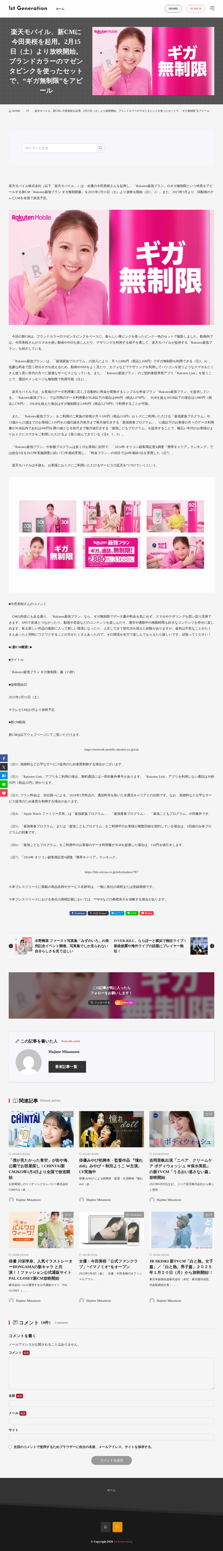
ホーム (60, 8)
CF (27, 110)
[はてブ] (4, 775)
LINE (134, 913)
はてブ (118, 913)
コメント (16, 1352)
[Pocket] (4, 793)
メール (14, 1413)
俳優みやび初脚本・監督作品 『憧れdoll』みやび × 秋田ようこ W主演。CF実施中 (111, 1166)
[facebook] (4, 758)
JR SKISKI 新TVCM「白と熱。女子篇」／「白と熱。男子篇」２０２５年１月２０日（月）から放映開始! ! (181, 1267)
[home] (105, 1527)
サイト (14, 1430)
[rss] (117, 1527)
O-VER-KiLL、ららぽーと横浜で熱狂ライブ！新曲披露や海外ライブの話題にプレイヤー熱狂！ (150, 946)
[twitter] (4, 767)
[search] (100, 148)
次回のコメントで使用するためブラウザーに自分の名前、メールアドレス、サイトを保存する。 (84, 1447)
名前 (12, 1395)
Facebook (80, 913)
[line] (4, 784)
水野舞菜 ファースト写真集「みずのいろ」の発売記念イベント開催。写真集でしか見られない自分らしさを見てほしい (72, 946)
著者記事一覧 (66, 1067)
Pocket (148, 913)
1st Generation (28, 8)
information (136, 1214)
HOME (16, 111)
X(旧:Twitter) (100, 913)
